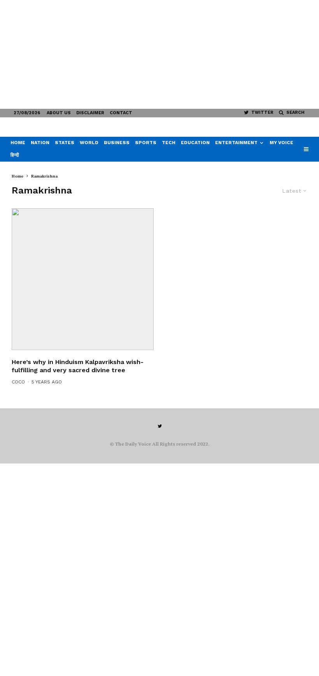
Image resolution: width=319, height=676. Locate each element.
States (64, 142)
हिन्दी (15, 155)
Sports (145, 142)
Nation (40, 142)
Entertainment (236, 142)
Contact (121, 112)
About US (59, 112)
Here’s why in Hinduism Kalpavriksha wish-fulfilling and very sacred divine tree (78, 366)
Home (18, 142)
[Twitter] (160, 426)
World (89, 142)
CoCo (18, 382)
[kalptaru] (83, 279)
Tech (168, 142)
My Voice (281, 142)
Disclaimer (90, 112)
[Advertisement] (159, 54)
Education (195, 142)
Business (117, 142)
